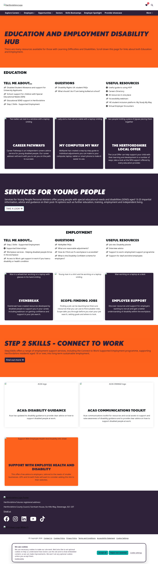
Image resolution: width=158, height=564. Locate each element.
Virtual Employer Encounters (121, 106)
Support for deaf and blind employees (126, 255)
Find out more (14, 359)
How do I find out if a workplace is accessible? (78, 252)
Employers (29, 13)
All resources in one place (120, 95)
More (148, 13)
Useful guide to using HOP (120, 87)
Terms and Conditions (87, 538)
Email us (7, 511)
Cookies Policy (59, 538)
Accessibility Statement (106, 538)
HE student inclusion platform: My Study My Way (130, 102)
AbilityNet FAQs (64, 244)
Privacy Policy (71, 538)
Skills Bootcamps (73, 13)
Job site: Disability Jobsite (120, 244)
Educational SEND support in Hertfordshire (26, 100)
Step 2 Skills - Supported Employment (23, 104)
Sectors (59, 13)
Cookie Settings (122, 538)
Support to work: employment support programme (131, 252)
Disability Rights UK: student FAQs (73, 87)
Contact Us (48, 538)
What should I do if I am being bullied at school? (79, 91)
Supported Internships (16, 248)
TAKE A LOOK (13, 208)
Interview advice (116, 248)
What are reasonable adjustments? (73, 248)
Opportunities (44, 13)
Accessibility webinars (118, 98)
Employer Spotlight (93, 13)
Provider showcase (113, 13)
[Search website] (152, 5)
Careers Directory (116, 91)
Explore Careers (12, 13)
